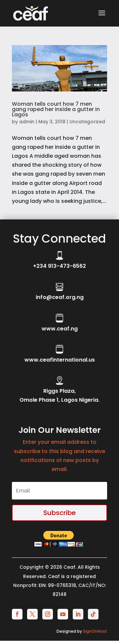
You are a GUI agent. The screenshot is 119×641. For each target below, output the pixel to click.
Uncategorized (87, 121)
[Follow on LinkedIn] (78, 614)
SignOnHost (95, 631)
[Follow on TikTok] (93, 614)
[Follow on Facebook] (17, 614)
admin (26, 121)
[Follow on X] (32, 614)
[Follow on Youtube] (63, 614)
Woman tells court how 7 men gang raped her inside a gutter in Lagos (56, 109)
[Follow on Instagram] (47, 614)
